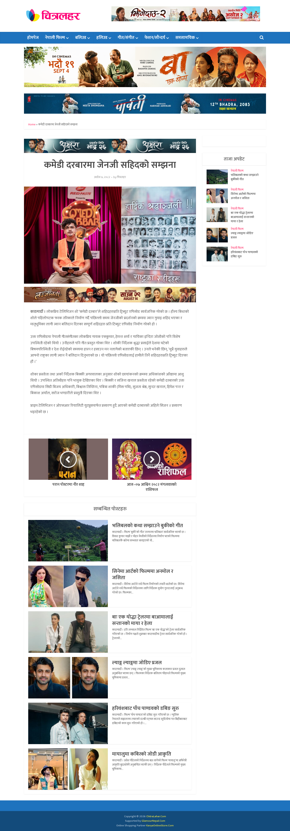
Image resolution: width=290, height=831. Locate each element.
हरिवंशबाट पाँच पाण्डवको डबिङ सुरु (145, 708)
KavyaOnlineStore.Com (160, 825)
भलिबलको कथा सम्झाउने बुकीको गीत (147, 525)
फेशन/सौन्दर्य (155, 37)
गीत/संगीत (126, 37)
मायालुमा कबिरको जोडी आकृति (141, 754)
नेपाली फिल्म (55, 37)
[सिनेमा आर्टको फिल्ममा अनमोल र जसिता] (219, 195)
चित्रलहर (121, 177)
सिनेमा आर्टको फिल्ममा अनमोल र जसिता (142, 574)
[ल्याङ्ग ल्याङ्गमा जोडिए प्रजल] (219, 235)
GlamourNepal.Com (153, 820)
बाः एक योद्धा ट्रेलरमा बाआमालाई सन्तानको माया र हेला (142, 620)
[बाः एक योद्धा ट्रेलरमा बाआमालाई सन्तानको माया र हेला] (219, 214)
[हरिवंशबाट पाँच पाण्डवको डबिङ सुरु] (219, 254)
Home (31, 124)
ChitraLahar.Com (156, 816)
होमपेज (33, 37)
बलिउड (80, 37)
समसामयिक (185, 37)
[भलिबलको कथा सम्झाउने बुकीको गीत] (219, 177)
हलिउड (101, 37)
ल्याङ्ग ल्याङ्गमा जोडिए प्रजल (137, 662)
